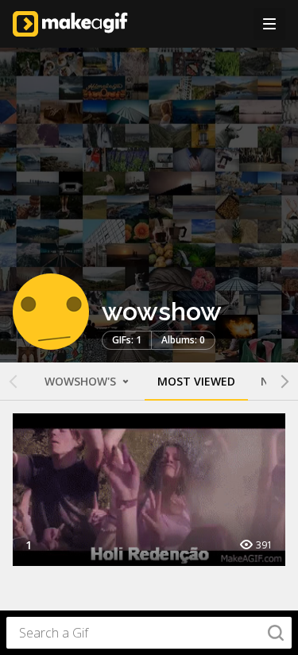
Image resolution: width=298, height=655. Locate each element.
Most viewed (196, 381)
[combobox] (149, 633)
